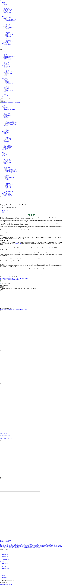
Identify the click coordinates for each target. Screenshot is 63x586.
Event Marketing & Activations (11, 70)
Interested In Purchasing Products (7, 288)
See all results (3, 101)
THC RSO (8, 32)
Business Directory (9, 24)
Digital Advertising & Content (11, 19)
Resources (6, 23)
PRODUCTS (4, 78)
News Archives (6, 15)
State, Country (2, 286)
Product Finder (6, 79)
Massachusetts (6, 39)
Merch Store (6, 42)
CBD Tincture (8, 36)
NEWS (3, 5)
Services (5, 18)
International (6, 55)
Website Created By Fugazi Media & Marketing (6, 584)
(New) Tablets (8, 86)
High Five (7, 25)
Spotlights (7, 28)
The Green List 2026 (7, 44)
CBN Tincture (8, 37)
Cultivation (15, 288)
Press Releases (6, 63)
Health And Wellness (7, 12)
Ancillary (27, 288)
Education (7, 29)
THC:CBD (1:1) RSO (9, 34)
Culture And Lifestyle (7, 62)
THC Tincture (8, 35)
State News (6, 54)
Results (2, 100)
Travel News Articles (7, 10)
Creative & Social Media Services (11, 21)
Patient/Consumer (33, 288)
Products (5, 13)
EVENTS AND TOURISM (6, 43)
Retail (24, 288)
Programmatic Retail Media (10, 20)
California (5, 31)
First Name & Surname (4, 285)
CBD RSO (8, 33)
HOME (3, 2)
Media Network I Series (10, 27)
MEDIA (3, 16)
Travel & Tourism (7, 95)
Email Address (2, 287)
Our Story (5, 4)
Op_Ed (5, 11)
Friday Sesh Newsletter (8, 94)
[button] (31, 49)
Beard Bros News (7, 8)
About (5, 3)
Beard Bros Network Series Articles (9, 7)
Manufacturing (20, 288)
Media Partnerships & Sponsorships (11, 71)
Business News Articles (8, 9)
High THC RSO (8, 40)
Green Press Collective (7, 17)
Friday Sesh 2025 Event (8, 45)
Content (5, 26)
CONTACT (4, 47)
